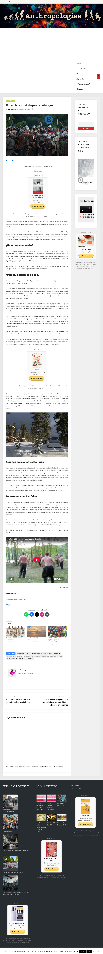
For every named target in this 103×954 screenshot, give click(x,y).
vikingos (30, 658)
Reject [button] (89, 951)
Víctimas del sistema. (9, 811)
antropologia (35, 653)
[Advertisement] (51, 44)
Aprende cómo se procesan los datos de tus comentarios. (47, 766)
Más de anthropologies (25, 673)
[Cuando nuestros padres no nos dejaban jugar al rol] (57, 631)
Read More (96, 951)
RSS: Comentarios (76, 788)
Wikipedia (8, 605)
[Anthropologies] (51, 16)
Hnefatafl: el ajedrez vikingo (14, 637)
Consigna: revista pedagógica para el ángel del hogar (41, 827)
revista (53, 656)
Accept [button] (82, 951)
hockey (20, 656)
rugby (60, 656)
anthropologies (12, 109)
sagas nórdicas (12, 658)
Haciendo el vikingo (32, 637)
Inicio (78, 64)
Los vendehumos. (8, 831)
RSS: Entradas (75, 785)
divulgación (11, 656)
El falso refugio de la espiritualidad (13, 872)
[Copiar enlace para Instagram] (42, 614)
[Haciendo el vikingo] (36, 631)
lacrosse (45, 656)
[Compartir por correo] (47, 614)
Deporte (57, 653)
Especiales (80, 79)
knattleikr (36, 656)
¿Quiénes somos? (83, 84)
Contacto (79, 89)
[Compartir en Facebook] (31, 614)
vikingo (22, 658)
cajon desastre (47, 653)
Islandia (27, 656)
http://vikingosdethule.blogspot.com (16, 599)
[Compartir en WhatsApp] (26, 614)
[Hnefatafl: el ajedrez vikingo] (15, 631)
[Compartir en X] (37, 614)
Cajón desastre (10, 101)
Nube (78, 74)
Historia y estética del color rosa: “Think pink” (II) (40, 807)
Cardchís (89, 201)
